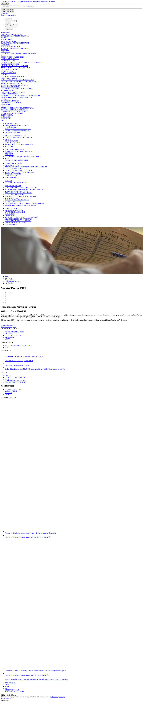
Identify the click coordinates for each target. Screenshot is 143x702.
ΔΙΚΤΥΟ (7, 339)
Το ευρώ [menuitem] (7, 23)
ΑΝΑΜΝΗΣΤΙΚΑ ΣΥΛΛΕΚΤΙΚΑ (16, 381)
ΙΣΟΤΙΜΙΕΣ (8, 379)
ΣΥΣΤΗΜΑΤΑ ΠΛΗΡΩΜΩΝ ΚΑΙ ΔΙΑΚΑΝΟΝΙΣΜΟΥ (19, 53)
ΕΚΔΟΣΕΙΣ (4, 74)
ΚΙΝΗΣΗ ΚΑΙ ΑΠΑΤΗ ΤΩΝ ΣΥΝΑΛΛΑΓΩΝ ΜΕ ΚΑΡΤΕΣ (20, 96)
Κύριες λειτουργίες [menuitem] (10, 21)
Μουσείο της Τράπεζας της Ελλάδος (37, 679)
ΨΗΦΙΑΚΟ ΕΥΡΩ (7, 71)
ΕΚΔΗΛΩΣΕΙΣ (6, 104)
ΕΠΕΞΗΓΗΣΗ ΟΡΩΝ (12, 690)
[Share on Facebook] (5, 299)
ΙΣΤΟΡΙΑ (4, 38)
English (6, 117)
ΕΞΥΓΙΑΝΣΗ (5, 52)
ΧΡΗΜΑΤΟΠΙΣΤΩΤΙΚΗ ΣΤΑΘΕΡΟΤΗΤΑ (15, 48)
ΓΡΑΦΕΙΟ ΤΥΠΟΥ (7, 99)
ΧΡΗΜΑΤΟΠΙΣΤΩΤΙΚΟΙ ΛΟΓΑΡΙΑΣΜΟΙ (14, 85)
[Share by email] (5, 301)
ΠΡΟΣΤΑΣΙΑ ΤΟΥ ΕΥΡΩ (9, 69)
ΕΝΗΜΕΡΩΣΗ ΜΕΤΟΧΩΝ (10, 101)
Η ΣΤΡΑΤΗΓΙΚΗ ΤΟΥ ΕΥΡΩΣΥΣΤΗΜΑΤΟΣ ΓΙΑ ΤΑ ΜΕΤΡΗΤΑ (22, 62)
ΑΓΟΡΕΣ (4, 55)
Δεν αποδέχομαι (6, 698)
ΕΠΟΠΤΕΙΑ (5, 50)
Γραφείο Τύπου (9, 280)
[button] (27, 6)
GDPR (7, 686)
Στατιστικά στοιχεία (11, 130)
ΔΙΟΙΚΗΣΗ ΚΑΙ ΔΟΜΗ (8, 41)
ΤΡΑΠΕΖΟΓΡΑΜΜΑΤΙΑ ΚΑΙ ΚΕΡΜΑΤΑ (14, 66)
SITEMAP (8, 685)
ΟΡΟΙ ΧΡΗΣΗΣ (10, 683)
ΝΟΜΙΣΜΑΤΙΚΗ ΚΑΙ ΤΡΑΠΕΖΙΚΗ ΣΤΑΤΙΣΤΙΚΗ (17, 80)
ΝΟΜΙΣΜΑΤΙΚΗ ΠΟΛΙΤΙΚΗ (10, 46)
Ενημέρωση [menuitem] (8, 29)
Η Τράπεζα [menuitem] (8, 19)
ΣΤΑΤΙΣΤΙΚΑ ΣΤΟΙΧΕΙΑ (13, 335)
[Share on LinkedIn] (5, 297)
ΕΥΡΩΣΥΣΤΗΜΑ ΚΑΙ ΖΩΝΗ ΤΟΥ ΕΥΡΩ (15, 36)
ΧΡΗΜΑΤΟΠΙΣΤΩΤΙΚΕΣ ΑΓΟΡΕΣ (12, 83)
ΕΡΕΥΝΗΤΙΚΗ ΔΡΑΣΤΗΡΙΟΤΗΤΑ (12, 76)
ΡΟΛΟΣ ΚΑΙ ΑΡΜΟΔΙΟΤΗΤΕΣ (11, 34)
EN (4, 13)
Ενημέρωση (8, 132)
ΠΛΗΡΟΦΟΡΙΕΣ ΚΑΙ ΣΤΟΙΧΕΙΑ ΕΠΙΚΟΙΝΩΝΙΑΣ (17, 108)
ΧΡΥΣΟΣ (8, 375)
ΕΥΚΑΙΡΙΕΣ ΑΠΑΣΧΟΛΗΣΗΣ (11, 103)
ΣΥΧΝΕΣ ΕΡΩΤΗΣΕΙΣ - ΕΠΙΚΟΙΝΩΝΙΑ (14, 111)
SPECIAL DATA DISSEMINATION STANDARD (17, 88)
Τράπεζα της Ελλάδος (30, 533)
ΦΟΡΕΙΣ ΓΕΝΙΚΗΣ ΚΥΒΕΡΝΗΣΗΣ (12, 57)
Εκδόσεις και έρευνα (11, 129)
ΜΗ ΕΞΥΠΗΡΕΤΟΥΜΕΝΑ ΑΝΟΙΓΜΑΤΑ (18, 345)
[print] (5, 302)
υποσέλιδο (47, 1)
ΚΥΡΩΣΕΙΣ (8, 393)
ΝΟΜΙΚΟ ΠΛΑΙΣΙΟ (7, 39)
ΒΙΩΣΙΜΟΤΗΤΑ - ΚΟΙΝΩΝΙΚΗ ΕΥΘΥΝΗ (15, 43)
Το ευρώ (7, 127)
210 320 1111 (19, 361)
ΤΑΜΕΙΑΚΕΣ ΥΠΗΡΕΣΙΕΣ (10, 64)
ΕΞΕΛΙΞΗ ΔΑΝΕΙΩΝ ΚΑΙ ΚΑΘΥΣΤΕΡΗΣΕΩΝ (16, 97)
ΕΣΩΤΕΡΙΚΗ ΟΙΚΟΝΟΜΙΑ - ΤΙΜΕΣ (13, 92)
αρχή (16, 1)
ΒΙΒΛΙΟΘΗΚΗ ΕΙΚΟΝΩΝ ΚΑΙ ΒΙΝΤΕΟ (14, 110)
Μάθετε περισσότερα (58, 697)
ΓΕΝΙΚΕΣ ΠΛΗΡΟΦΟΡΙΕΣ (10, 59)
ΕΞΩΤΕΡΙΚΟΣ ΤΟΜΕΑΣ (9, 78)
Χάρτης (17, 365)
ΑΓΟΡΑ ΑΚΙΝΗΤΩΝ (8, 90)
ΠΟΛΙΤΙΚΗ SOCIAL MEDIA (14, 692)
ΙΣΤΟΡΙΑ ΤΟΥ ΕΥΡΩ (8, 60)
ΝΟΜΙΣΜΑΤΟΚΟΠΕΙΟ (8, 73)
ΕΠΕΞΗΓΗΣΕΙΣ (6, 106)
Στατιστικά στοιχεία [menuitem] (10, 27)
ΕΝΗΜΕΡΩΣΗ (9, 337)
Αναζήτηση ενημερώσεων (13, 281)
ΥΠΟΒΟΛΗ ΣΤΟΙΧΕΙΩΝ (9, 94)
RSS (6, 688)
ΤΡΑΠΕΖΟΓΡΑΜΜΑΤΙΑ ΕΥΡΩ (15, 377)
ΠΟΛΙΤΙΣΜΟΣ (5, 45)
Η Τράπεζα (8, 123)
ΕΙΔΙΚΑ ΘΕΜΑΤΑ (7, 115)
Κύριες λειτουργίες (11, 125)
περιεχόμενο (30, 1)
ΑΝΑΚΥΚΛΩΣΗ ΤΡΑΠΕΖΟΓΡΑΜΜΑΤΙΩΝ (15, 67)
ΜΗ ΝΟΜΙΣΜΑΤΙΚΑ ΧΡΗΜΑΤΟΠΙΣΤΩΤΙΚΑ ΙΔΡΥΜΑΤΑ (20, 81)
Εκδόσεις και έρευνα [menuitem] (11, 25)
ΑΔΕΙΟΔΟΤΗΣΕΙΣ (11, 391)
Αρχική (7, 276)
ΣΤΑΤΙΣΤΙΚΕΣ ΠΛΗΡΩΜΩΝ (10, 87)
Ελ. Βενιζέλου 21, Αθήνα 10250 (35, 369)
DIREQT (8, 394)
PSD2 (6, 347)
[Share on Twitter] (5, 295)
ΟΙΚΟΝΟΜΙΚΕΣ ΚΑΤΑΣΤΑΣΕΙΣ (12, 113)
